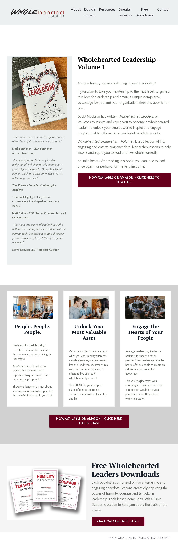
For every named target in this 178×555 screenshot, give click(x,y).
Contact (163, 9)
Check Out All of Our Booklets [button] (118, 521)
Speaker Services (125, 12)
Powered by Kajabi (161, 546)
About (76, 9)
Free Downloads (144, 12)
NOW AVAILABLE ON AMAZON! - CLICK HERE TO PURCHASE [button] (124, 180)
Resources (107, 9)
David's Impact (90, 12)
